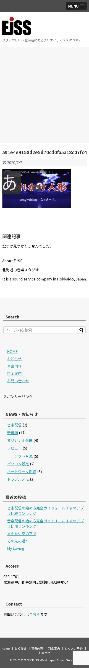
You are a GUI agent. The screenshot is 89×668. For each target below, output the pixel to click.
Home (6, 648)
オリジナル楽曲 (20, 440)
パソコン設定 (18, 463)
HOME (12, 351)
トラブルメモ (18, 479)
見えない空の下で (21, 533)
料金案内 (14, 373)
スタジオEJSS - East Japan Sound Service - (49, 660)
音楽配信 (14, 425)
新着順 (12, 432)
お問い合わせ (18, 380)
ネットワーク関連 (21, 471)
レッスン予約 (74, 648)
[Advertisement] (44, 94)
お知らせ (14, 358)
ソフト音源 (23, 456)
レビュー (14, 448)
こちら (34, 614)
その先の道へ (18, 541)
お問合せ (44, 653)
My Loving (15, 548)
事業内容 (14, 366)
